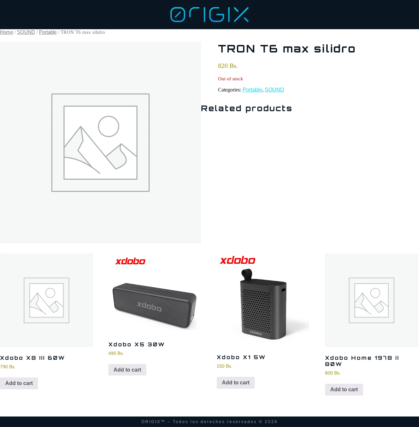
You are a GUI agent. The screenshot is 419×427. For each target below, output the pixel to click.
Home (6, 32)
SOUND (26, 32)
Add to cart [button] (19, 383)
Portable (48, 32)
